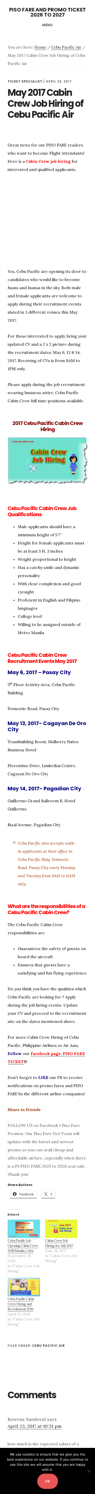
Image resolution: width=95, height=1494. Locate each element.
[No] (88, 1471)
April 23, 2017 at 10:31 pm (35, 1426)
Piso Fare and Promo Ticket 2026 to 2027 (47, 12)
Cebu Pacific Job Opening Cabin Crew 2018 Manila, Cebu (23, 1245)
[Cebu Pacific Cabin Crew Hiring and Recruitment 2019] (24, 1287)
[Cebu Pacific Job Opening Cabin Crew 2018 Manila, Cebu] (24, 1229)
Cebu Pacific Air (48, 1345)
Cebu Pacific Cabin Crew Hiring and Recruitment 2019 (21, 1304)
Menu (47, 25)
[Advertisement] (50, 227)
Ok (47, 1481)
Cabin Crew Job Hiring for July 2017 (59, 1243)
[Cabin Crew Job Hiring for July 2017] (61, 1229)
